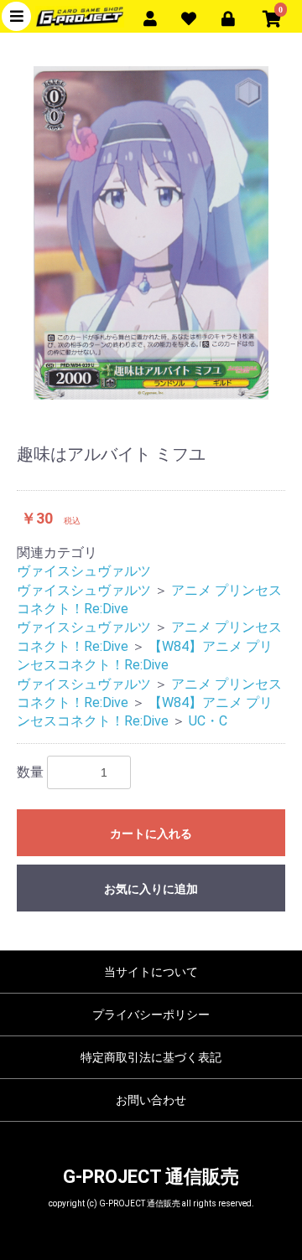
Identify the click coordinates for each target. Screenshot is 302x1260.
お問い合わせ (151, 1100)
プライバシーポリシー (151, 1014)
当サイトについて (151, 972)
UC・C (208, 721)
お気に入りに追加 (151, 889)
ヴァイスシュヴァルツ (84, 571)
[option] (151, 232)
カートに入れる (151, 833)
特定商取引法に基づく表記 (151, 1057)
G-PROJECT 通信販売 (151, 1176)
